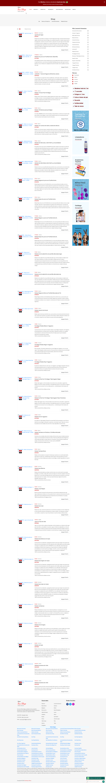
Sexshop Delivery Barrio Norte (80, 750)
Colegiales (44, 725)
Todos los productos (45, 21)
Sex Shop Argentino (78, 736)
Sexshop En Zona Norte (36, 765)
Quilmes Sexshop (35, 732)
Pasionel (76, 81)
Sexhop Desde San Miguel (65, 743)
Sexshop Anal (77, 745)
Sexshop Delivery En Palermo (23, 753)
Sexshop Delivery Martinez (80, 753)
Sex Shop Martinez (35, 740)
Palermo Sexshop (63, 730)
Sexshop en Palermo (50, 763)
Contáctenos (68, 9)
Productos (42, 9)
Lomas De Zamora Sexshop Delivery (67, 728)
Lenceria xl (80, 49)
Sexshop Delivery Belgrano (22, 751)
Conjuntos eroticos (80, 42)
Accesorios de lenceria (80, 30)
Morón (55, 708)
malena (75, 77)
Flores (43, 718)
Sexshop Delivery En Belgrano (52, 751)
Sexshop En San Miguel (21, 765)
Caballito (43, 714)
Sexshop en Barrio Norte (79, 756)
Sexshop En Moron (63, 761)
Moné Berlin (76, 75)
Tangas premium (80, 65)
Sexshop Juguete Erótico (37, 766)
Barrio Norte (44, 705)
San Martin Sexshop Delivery (22, 736)
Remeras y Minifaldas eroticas (80, 56)
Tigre (55, 723)
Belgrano (43, 708)
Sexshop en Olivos (78, 761)
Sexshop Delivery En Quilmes (37, 753)
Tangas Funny (80, 67)
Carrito (74, 9)
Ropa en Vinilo (80, 58)
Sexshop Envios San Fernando (23, 766)
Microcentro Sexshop (21, 728)
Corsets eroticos (80, 44)
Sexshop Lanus (49, 766)
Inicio (30, 9)
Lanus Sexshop (34, 748)
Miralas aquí (77, 230)
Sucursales (50, 9)
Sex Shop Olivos (78, 740)
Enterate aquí (78, 118)
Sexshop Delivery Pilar (64, 755)
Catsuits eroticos (80, 40)
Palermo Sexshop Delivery (22, 732)
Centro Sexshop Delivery (51, 756)
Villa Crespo (44, 721)
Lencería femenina (55, 21)
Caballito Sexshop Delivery (37, 763)
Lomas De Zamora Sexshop (80, 730)
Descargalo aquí (78, 207)
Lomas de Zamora (57, 703)
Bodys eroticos (80, 37)
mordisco (76, 79)
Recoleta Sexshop (78, 732)
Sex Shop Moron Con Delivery (51, 740)
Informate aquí (78, 139)
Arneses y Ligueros (80, 33)
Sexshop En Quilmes (64, 763)
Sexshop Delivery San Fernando (81, 755)
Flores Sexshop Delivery (50, 750)
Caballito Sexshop (49, 765)
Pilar (55, 721)
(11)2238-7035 (25, 715)
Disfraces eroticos (80, 47)
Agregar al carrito (64, 50)
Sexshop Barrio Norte (21, 748)
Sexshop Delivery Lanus (50, 753)
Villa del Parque (45, 712)
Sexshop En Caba (35, 758)
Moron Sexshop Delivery (36, 730)
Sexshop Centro (35, 750)
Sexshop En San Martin (79, 763)
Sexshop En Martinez (36, 761)
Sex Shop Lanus (20, 740)
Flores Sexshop (78, 751)
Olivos (55, 714)
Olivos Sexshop (49, 730)
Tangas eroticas (80, 63)
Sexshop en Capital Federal (80, 758)
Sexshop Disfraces (64, 756)
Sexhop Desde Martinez (36, 743)
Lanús (55, 712)
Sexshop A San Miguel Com (51, 745)
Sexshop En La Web (35, 760)
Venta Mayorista (59, 9)
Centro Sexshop (63, 758)
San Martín (56, 716)
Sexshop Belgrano (49, 748)
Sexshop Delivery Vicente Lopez (38, 756)
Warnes (43, 723)
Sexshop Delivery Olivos (50, 755)
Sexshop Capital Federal (22, 750)
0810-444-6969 (25, 717)
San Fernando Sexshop (36, 733)
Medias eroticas (64, 21)
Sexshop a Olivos (35, 745)
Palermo (43, 703)
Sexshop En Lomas (21, 761)
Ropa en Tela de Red (80, 60)
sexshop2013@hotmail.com (25, 719)
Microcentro (44, 710)
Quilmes (55, 705)
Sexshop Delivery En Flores (65, 751)
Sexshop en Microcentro (50, 761)
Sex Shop (33, 736)
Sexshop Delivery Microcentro (37, 755)
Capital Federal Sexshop (79, 760)
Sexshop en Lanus (49, 760)
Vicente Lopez (57, 718)
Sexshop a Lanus (78, 743)
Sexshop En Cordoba (21, 760)
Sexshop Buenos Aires (64, 748)
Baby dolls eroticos (80, 35)
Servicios (36, 9)
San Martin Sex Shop (50, 733)
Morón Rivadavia (57, 710)
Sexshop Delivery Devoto (36, 751)
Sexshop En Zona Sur (64, 765)
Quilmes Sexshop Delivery (65, 732)
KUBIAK (75, 83)
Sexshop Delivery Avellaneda (66, 750)
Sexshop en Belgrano (21, 758)
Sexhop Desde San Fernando (51, 743)
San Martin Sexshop (64, 733)
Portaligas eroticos (80, 53)
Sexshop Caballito (78, 748)
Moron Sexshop (78, 728)
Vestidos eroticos (80, 69)
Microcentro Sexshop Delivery (52, 728)
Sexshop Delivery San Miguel (22, 756)
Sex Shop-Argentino (21, 743)
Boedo (43, 716)
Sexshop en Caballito (50, 758)
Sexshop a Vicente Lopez (65, 745)
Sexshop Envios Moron (79, 765)
